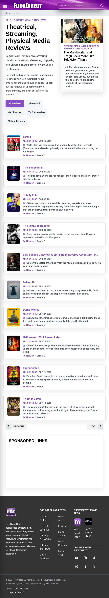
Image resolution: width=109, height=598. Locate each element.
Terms (8, 589)
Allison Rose (30, 141)
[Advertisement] (54, 465)
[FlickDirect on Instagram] (85, 558)
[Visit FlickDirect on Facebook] (85, 566)
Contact (20, 592)
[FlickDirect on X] (94, 566)
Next (92, 426)
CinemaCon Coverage (45, 528)
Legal (11, 592)
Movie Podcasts (44, 518)
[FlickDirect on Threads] (76, 566)
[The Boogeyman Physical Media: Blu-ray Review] (13, 167)
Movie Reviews (62, 543)
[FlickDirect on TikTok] (94, 558)
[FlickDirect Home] (29, 5)
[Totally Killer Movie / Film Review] (13, 195)
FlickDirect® (47, 580)
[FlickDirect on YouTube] (76, 558)
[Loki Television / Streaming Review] (13, 254)
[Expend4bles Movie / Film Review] (13, 368)
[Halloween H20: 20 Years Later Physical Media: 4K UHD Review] (13, 337)
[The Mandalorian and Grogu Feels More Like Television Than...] (82, 31)
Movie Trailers (61, 534)
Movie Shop (61, 553)
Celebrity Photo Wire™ (46, 537)
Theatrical (34, 103)
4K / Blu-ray (14, 112)
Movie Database (44, 556)
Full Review (28, 155)
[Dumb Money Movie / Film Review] (13, 309)
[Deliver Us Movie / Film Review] (13, 282)
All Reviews (14, 103)
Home (8, 13)
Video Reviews (16, 121)
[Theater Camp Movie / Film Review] (13, 399)
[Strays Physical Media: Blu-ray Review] (13, 137)
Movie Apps (61, 518)
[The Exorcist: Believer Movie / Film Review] (13, 226)
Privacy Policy (21, 589)
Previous (18, 426)
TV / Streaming (36, 112)
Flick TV (62, 526)
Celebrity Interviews (45, 547)
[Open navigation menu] (5, 6)
